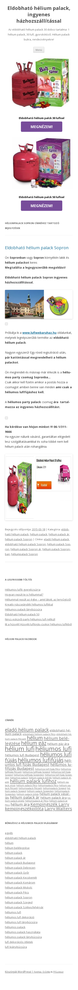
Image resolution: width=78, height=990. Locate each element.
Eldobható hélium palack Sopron (37, 247)
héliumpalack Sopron (24, 554)
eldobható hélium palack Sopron (25, 544)
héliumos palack (19, 777)
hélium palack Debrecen (20, 868)
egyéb (9, 833)
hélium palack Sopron (18, 539)
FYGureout (58, 971)
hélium (35, 737)
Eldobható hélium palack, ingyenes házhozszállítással (38, 14)
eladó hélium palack (56, 539)
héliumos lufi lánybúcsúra (21, 922)
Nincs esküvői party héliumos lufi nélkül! (30, 619)
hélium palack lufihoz (33, 781)
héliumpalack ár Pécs (36, 800)
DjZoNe (46, 971)
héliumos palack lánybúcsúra (23, 937)
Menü (39, 49)
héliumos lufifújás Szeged (36, 772)
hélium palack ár (59, 534)
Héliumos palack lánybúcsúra (23, 609)
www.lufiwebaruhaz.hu (39, 333)
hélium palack (38, 534)
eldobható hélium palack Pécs (39, 734)
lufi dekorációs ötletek (19, 942)
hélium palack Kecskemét (21, 877)
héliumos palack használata (22, 932)
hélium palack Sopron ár (26, 549)
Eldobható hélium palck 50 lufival (41, 197)
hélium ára (20, 804)
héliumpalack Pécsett (30, 788)
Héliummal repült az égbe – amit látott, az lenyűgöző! (38, 599)
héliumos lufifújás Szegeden (29, 774)
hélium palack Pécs (26, 785)
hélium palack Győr (17, 872)
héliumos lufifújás (41, 760)
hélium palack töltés (28, 794)
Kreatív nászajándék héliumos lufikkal (29, 604)
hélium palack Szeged (18, 902)
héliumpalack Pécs (48, 785)
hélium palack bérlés (40, 777)
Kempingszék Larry (49, 804)
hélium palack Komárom (20, 882)
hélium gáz (33, 743)
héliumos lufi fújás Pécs (47, 769)
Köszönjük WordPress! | (24, 971)
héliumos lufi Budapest (22, 755)
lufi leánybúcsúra (16, 947)
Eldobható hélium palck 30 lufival (41, 118)
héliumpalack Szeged (54, 788)
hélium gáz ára (58, 744)
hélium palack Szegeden (40, 791)
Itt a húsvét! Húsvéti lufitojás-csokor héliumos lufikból (38, 624)
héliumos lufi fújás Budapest (38, 762)
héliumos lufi (53, 749)
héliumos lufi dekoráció (19, 917)
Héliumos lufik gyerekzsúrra (22, 589)
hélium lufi (20, 749)
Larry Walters (58, 808)
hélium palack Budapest (20, 863)
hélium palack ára (53, 797)
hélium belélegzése (17, 848)
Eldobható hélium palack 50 (22, 614)
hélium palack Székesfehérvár (24, 907)
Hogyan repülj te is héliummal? (24, 594)
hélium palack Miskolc (18, 887)
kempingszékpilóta (24, 808)
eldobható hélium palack (20, 838)
